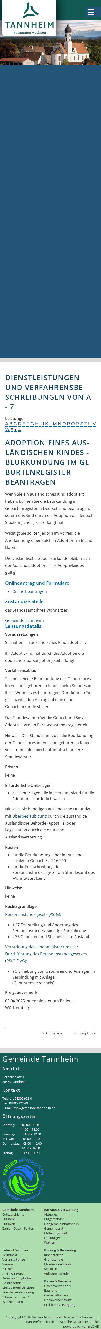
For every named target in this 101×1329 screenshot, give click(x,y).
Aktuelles (12, 103)
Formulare (13, 150)
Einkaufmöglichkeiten (23, 278)
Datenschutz (72, 1317)
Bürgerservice (17, 109)
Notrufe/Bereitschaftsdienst (30, 167)
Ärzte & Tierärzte (19, 261)
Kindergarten (16, 302)
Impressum (90, 1317)
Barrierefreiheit (37, 1321)
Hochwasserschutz (21, 349)
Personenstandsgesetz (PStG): (33, 914)
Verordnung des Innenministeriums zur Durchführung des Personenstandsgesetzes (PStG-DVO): (46, 954)
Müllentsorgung (18, 161)
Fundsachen (15, 155)
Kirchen (11, 255)
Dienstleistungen (19, 132)
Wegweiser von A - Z (22, 120)
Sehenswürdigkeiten (22, 267)
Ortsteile (12, 79)
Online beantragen (29, 591)
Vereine (11, 249)
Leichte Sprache (60, 1321)
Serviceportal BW (20, 126)
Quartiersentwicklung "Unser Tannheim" (41, 284)
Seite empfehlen (84, 1033)
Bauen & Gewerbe (20, 331)
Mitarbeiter (14, 114)
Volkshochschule (19, 325)
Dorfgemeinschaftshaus (26, 179)
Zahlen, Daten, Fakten (24, 91)
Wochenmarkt (17, 290)
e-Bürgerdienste (19, 144)
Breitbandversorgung (24, 355)
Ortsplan (12, 85)
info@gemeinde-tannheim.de (34, 1108)
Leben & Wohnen (20, 237)
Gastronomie (16, 273)
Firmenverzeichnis (21, 337)
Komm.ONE (90, 1326)
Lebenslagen (15, 138)
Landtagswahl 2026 (21, 232)
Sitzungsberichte (19, 191)
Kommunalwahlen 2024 (25, 220)
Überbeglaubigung (29, 816)
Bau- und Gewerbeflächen (28, 343)
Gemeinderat (16, 185)
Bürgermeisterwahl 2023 (26, 214)
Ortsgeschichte (18, 73)
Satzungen (14, 173)
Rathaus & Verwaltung (24, 97)
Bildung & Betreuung (23, 296)
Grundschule (16, 308)
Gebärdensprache (86, 1321)
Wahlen (11, 208)
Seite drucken (52, 1033)
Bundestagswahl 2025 (24, 226)
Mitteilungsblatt (18, 196)
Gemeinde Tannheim (23, 68)
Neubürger (14, 202)
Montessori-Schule (21, 314)
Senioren (12, 319)
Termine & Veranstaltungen (29, 243)
